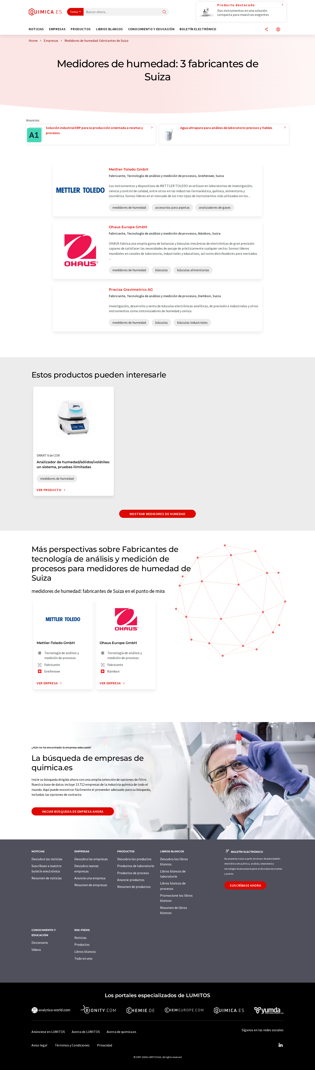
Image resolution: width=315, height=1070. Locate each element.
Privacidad (104, 1045)
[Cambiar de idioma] (278, 29)
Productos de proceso (133, 873)
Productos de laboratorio (135, 866)
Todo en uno (83, 958)
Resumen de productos (134, 886)
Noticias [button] (36, 29)
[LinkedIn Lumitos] (281, 1045)
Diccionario (40, 942)
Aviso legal (39, 1045)
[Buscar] (164, 12)
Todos (74, 12)
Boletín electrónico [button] (198, 29)
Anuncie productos (130, 880)
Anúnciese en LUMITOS (48, 1032)
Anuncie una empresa (89, 878)
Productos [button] (81, 29)
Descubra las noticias (47, 859)
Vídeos (36, 949)
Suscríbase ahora (245, 885)
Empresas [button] (57, 29)
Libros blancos (85, 951)
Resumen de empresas (90, 885)
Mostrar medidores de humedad (158, 514)
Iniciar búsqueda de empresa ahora (73, 811)
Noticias (80, 937)
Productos (82, 944)
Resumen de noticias (47, 878)
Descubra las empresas (91, 859)
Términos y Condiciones (72, 1045)
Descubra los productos (134, 859)
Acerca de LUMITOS (86, 1032)
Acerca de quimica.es (121, 1032)
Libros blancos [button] (109, 29)
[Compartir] (266, 29)
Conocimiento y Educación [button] (151, 29)
